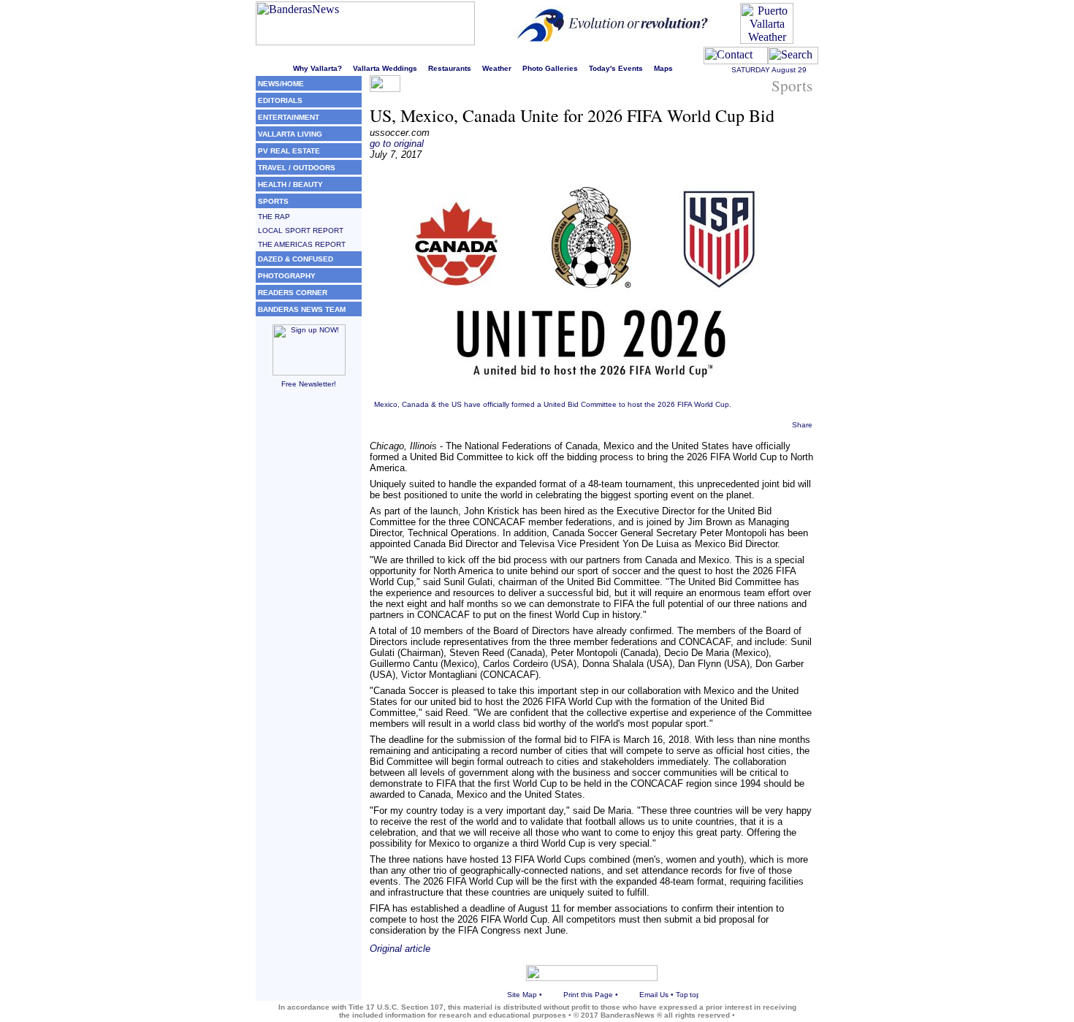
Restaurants (449, 68)
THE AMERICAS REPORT (302, 244)
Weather (496, 68)
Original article (400, 948)
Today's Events (616, 68)
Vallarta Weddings (385, 68)
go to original (397, 143)
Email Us (654, 995)
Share (802, 425)
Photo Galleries (550, 68)
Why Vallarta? (317, 68)
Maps (663, 68)
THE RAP (274, 217)
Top (682, 995)
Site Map (522, 995)
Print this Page (588, 995)
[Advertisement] (309, 620)
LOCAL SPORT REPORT (300, 230)
